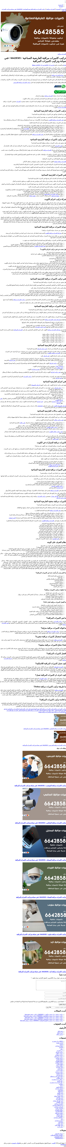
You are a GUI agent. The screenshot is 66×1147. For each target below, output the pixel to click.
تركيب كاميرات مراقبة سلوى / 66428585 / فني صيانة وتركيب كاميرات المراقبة (41, 934)
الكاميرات (26, 128)
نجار (62, 1119)
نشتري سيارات (59, 1120)
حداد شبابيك (60, 1075)
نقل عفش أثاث (59, 1125)
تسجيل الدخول (59, 1133)
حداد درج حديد (59, 1072)
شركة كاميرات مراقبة (57, 75)
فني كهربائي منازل (58, 1100)
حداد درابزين (59, 1070)
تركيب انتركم (53, 363)
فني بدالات (22, 422)
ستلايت (61, 1084)
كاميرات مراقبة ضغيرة (56, 712)
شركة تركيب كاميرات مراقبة (52, 319)
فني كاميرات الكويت (39, 246)
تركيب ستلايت (59, 1055)
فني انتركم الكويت (53, 466)
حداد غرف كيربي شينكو (56, 1076)
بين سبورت (60, 1050)
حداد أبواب (60, 1068)
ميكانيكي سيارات (58, 1117)
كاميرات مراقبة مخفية (60, 161)
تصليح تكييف (59, 1059)
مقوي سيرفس (55, 195)
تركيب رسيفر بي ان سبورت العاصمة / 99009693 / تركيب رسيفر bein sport (43, 1016)
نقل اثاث (60, 1122)
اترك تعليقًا (35, 65)
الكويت (53, 1143)
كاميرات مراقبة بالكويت (53, 353)
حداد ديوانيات (59, 1073)
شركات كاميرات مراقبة (54, 330)
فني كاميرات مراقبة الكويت (56, 120)
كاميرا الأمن (55, 439)
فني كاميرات (58, 145)
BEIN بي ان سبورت (57, 1041)
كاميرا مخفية (12, 518)
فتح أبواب (60, 1090)
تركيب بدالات (59, 1053)
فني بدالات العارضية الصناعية (48, 710)
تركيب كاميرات (27, 376)
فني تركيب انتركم (42, 348)
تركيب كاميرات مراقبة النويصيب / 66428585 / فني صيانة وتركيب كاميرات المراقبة (40, 785)
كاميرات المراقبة (18, 330)
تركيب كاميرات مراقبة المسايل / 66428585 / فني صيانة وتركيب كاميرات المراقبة (40, 860)
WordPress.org (59, 1138)
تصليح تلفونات (59, 1061)
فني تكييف (60, 1093)
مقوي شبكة (32, 195)
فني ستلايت (60, 368)
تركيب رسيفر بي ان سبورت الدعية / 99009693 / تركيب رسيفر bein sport (44, 1017)
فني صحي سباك (58, 1096)
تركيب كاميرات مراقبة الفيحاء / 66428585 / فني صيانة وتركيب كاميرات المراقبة (41, 897)
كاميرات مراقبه (47, 150)
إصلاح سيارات (59, 1046)
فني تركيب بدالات (58, 420)
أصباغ (61, 1044)
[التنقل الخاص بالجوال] (65, 2)
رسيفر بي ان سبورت (57, 1079)
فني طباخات (59, 1097)
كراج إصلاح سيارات (58, 1105)
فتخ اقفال (60, 1091)
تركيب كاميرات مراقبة (19, 299)
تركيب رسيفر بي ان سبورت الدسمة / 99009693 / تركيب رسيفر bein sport (43, 1019)
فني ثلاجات (60, 1094)
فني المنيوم (56, 538)
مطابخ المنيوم (59, 1111)
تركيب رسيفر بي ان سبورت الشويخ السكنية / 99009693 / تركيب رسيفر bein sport (41, 1020)
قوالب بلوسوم (15, 1143)
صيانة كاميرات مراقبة (54, 464)
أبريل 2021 (60, 1033)
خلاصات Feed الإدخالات (57, 1135)
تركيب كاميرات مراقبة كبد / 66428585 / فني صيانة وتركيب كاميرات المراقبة (42, 971)
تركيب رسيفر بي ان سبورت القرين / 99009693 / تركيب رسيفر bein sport (44, 1014)
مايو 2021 (60, 1031)
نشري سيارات (35, 369)
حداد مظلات (59, 1078)
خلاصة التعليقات (58, 1136)
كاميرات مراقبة (62, 54)
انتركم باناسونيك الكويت (59, 406)
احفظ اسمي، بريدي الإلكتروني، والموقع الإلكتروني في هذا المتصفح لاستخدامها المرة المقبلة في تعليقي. (37, 1001)
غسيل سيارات (59, 1088)
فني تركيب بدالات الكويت (56, 431)
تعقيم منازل (59, 1064)
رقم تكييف (60, 1081)
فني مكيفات (59, 1102)
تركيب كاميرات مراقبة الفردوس (22, 82)
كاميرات (18, 101)
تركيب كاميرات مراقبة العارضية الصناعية (43, 709)
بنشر (61, 1049)
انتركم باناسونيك (35, 385)
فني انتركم (46, 356)
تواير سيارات (59, 1067)
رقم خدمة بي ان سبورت (56, 1082)
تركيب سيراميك (58, 1056)
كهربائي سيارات (58, 1107)
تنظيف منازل (59, 1065)
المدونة (61, 6)
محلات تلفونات (59, 1110)
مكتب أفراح (60, 1116)
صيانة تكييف (59, 1087)
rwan (64, 65)
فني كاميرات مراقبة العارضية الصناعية (30, 710)
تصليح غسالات (59, 1062)
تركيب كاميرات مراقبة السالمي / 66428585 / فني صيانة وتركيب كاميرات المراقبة (40, 823)
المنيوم (61, 1047)
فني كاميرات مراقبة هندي (51, 194)
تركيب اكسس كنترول (57, 486)
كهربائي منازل (59, 366)
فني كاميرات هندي (15, 710)
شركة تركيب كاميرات (26, 709)
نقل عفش (60, 1123)
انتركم (58, 403)
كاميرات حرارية (62, 107)
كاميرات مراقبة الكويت (48, 520)
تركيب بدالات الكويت (51, 427)
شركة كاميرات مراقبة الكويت (53, 233)
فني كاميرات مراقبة (37, 134)
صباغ (61, 1085)
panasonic (40, 406)
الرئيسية (60, 5)
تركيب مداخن (59, 1058)
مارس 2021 (60, 1034)
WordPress (63, 1144)
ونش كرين (60, 1126)
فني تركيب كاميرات (40, 327)
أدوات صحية (59, 1043)
